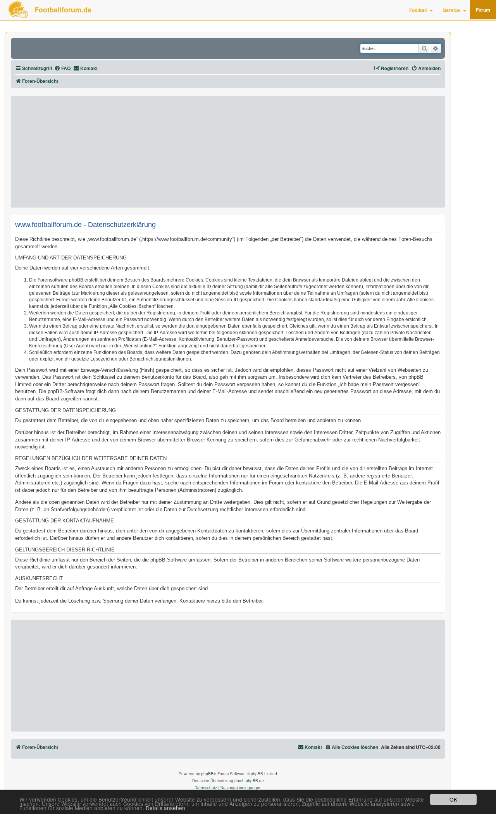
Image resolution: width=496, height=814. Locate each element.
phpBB (207, 773)
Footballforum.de (62, 10)
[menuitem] (62, 68)
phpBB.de (255, 780)
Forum (483, 9)
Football (418, 10)
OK (453, 799)
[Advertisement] (228, 152)
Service (451, 10)
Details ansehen (165, 808)
